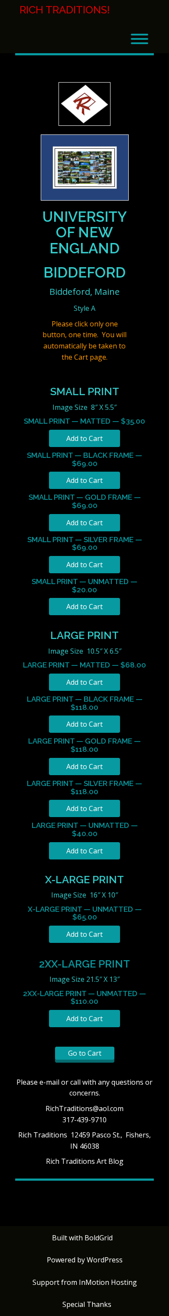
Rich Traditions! (65, 10)
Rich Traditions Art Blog (85, 1161)
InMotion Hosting (108, 1282)
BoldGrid (98, 1238)
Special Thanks (86, 1304)
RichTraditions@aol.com (85, 1108)
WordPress (105, 1260)
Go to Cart (84, 1053)
